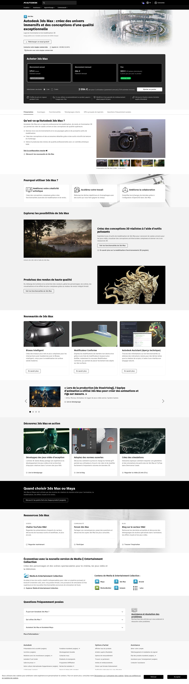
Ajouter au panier (149, 89)
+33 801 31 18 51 (64, 47)
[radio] (49, 73)
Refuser (154, 677)
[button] (75, 611)
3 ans (56, 89)
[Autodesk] (30, 3)
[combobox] (59, 3)
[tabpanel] (130, 138)
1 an (48, 89)
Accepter (177, 677)
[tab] (101, 163)
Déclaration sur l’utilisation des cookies (109, 676)
